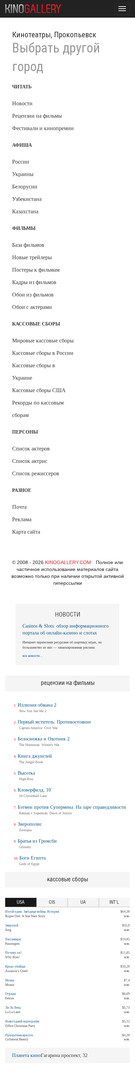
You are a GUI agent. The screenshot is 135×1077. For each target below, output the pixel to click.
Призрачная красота (19, 1035)
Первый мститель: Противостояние (54, 722)
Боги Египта (32, 858)
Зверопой (11, 925)
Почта (19, 507)
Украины (23, 174)
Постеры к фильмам (36, 270)
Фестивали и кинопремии (43, 128)
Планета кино (26, 1055)
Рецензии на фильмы (37, 116)
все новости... (32, 656)
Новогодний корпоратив (22, 1021)
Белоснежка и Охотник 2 (44, 738)
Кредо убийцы (15, 966)
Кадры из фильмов (34, 282)
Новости (22, 103)
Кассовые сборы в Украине (33, 371)
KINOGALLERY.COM (68, 562)
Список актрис (29, 461)
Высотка (26, 773)
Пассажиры (13, 939)
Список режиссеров (35, 473)
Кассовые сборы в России (42, 353)
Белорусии (24, 187)
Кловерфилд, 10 (34, 790)
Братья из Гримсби (37, 841)
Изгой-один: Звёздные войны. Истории (32, 911)
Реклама (22, 519)
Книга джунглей (35, 756)
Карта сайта (26, 532)
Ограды (10, 994)
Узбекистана (27, 199)
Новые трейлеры (32, 257)
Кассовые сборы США (39, 390)
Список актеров (31, 449)
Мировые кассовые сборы (43, 340)
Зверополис (30, 824)
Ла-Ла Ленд (13, 1007)
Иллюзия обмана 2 (37, 705)
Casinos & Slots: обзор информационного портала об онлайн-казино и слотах (65, 629)
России (20, 162)
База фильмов (28, 245)
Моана (9, 980)
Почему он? (13, 952)
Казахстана (25, 211)
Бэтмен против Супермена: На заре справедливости (72, 807)
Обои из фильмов (33, 295)
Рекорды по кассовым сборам (38, 409)
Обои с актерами (32, 307)
